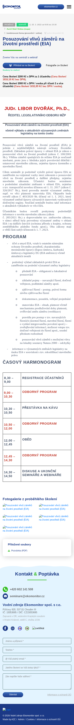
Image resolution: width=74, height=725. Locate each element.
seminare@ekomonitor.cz (27, 596)
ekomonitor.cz (51, 7)
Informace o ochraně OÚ (59, 695)
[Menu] (69, 7)
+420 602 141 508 (21, 589)
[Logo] (12, 7)
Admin (21, 719)
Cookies (30, 719)
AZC (13, 719)
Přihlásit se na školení (24, 65)
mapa (27, 29)
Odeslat (13, 694)
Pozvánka (19, 551)
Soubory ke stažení (11, 70)
